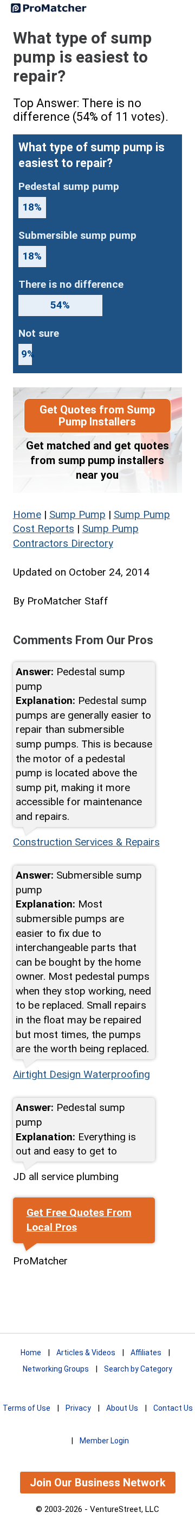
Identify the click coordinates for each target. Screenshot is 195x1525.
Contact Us (173, 1408)
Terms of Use (26, 1408)
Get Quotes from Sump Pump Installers (97, 415)
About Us (122, 1408)
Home (27, 514)
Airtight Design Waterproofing (81, 1074)
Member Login (104, 1440)
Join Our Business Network (98, 1482)
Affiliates (146, 1352)
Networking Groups (56, 1369)
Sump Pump (77, 514)
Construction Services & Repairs (86, 842)
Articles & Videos (85, 1352)
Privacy (78, 1408)
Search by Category (138, 1369)
